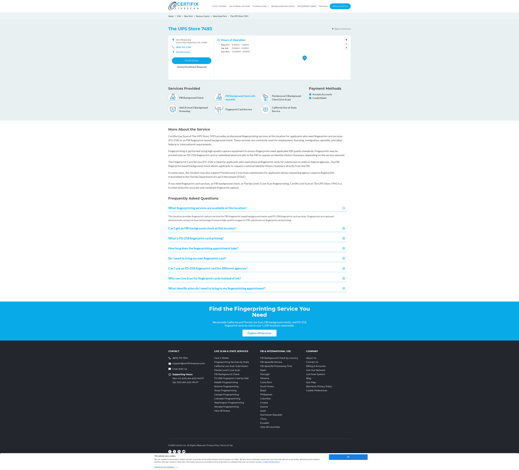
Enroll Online (192, 60)
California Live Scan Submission (231, 366)
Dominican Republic (271, 415)
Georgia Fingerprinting (226, 394)
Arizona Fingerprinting (226, 386)
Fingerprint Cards (306, 6)
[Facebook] (170, 451)
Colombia (265, 398)
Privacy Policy (213, 445)
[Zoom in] (346, 40)
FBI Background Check (283, 6)
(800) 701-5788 (183, 47)
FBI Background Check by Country (279, 358)
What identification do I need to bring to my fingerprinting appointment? (216, 288)
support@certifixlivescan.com (188, 363)
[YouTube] (183, 451)
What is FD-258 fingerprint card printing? (195, 238)
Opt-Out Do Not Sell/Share (164, 467)
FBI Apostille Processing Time (276, 366)
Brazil (263, 390)
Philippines (266, 394)
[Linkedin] (179, 451)
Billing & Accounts (316, 366)
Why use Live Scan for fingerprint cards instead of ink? (204, 278)
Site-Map (311, 382)
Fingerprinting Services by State (231, 362)
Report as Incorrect (343, 29)
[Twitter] (174, 451)
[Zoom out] (346, 44)
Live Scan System (315, 374)
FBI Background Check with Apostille (240, 97)
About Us (311, 358)
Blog (308, 378)
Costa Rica (266, 382)
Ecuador (264, 423)
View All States (222, 411)
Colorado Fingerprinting (227, 398)
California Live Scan (239, 6)
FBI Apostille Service (271, 362)
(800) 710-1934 (180, 358)
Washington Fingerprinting (229, 402)
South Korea (267, 386)
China (263, 419)
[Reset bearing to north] (346, 48)
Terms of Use (226, 445)
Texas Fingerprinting (225, 390)
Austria (264, 406)
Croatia (264, 402)
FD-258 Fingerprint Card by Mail (231, 378)
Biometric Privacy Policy (319, 386)
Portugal (265, 374)
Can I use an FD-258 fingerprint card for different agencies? (207, 268)
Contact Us (312, 362)
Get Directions (183, 52)
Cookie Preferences (316, 390)
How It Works (219, 6)
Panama (264, 378)
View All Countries (270, 427)
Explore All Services (259, 333)
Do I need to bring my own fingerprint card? (197, 258)
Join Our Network (315, 370)
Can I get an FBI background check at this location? (202, 228)
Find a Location (340, 6)
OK (348, 457)
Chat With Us (179, 369)
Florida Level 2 (260, 6)
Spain (263, 370)
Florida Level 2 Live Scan (227, 370)
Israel (263, 411)
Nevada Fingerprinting (226, 406)
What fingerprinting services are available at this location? (207, 208)
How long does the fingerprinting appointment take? (203, 248)
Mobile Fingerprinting (226, 382)
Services (323, 6)
